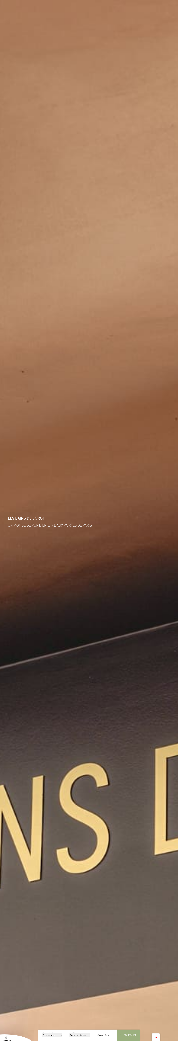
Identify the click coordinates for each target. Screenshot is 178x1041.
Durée (72, 1032)
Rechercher (129, 1035)
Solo (110, 1035)
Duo (101, 1035)
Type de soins (48, 1032)
